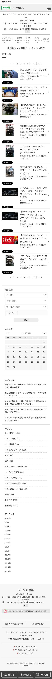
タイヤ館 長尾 (18, 7)
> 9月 (44, 333)
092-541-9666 (27, 20)
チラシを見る (44, 674)
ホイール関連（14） (13, 438)
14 (38, 351)
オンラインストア (24, 653)
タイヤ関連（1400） (13, 433)
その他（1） (10, 494)
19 (26, 356)
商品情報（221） (12, 505)
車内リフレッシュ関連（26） (16, 466)
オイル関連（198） (12, 444)
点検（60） (9, 455)
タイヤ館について (15, 624)
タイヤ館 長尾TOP (37, 40)
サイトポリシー (26, 635)
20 (32, 356)
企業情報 (41, 639)
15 (44, 351)
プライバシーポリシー (38, 632)
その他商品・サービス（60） (16, 488)
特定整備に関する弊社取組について (21, 639)
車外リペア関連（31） (14, 477)
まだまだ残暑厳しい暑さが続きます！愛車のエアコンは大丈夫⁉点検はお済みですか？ (25, 402)
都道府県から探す (19, 40)
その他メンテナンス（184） (16, 449)
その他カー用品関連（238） (16, 483)
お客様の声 (39, 624)
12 (38, 63)
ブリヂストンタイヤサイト (24, 646)
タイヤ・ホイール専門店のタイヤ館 (7, 40)
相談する (10, 674)
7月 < (8, 333)
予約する (27, 674)
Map (27, 32)
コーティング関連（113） (15, 472)
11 (35, 63)
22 (44, 356)
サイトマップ (12, 632)
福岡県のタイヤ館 (28, 40)
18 (20, 356)
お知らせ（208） (12, 500)
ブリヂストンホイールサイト (25, 650)
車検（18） (9, 461)
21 (38, 356)
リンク (23, 632)
